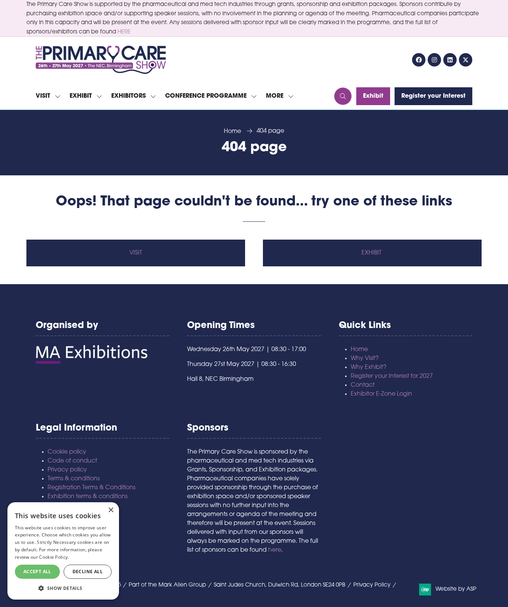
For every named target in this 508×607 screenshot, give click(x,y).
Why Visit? (365, 358)
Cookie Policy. (54, 557)
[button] (277, 96)
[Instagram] (434, 59)
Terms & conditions (74, 479)
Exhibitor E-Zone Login (381, 394)
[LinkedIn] (450, 59)
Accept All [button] (37, 571)
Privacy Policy (371, 585)
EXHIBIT (372, 253)
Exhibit (81, 96)
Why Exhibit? (368, 367)
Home (232, 131)
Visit (43, 96)
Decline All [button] (88, 571)
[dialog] (63, 551)
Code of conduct (72, 461)
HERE (124, 32)
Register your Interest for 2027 (392, 376)
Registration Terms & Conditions (91, 488)
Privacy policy (67, 470)
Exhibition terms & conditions (88, 497)
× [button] (110, 510)
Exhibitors (128, 96)
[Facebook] (418, 59)
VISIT (135, 253)
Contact (362, 385)
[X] (465, 59)
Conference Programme (206, 96)
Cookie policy (67, 452)
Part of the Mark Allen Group (167, 585)
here (274, 550)
